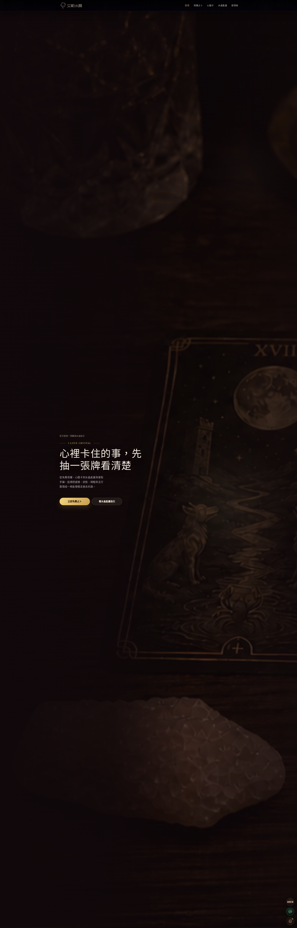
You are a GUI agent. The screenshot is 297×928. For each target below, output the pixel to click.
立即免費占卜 (75, 501)
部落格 (234, 5)
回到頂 (290, 902)
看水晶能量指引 (107, 501)
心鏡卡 (210, 5)
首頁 (187, 5)
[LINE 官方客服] (290, 912)
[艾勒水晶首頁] (71, 5)
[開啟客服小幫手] (290, 921)
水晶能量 (222, 5)
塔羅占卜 (198, 5)
